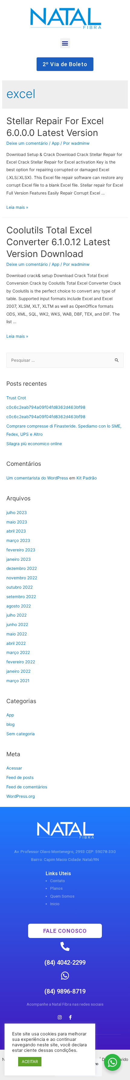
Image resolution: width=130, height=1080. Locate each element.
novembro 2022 (21, 577)
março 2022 (18, 652)
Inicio (55, 903)
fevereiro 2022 (20, 661)
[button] (65, 43)
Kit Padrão (86, 478)
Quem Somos (62, 896)
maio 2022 (16, 633)
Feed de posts (20, 777)
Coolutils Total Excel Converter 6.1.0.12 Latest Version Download (58, 242)
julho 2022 (16, 615)
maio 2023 (16, 522)
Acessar (14, 768)
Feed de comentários (26, 786)
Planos (56, 888)
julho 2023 (16, 512)
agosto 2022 (18, 606)
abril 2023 (16, 531)
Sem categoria (20, 733)
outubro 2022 (19, 587)
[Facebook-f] (70, 1017)
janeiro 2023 (18, 559)
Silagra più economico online (34, 443)
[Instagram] (59, 1017)
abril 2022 (16, 643)
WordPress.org (20, 796)
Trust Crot (16, 397)
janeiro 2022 (18, 671)
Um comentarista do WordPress (37, 478)
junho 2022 (17, 624)
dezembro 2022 (21, 568)
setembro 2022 (21, 596)
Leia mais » (17, 207)
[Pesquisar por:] (65, 360)
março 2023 (18, 540)
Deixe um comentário (27, 143)
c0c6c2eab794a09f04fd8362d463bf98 (45, 407)
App (55, 143)
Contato (57, 880)
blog (10, 724)
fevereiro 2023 (20, 549)
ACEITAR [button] (30, 1061)
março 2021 (17, 680)
